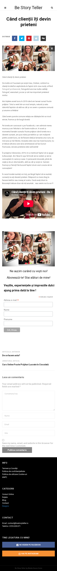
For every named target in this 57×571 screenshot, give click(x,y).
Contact (5, 503)
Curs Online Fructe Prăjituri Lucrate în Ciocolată (25, 364)
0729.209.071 (14, 526)
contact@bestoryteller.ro (18, 523)
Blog (4, 500)
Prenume (8, 319)
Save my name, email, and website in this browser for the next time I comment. (27, 444)
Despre (5, 506)
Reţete (5, 497)
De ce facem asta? (11, 355)
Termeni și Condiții (10, 468)
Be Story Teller (28, 7)
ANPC (4, 477)
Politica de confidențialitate (13, 471)
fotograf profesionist (11, 89)
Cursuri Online (8, 494)
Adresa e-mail (11, 300)
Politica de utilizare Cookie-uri (14, 474)
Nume (6, 310)
